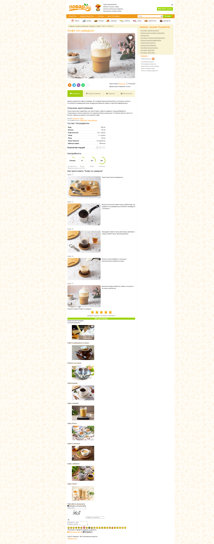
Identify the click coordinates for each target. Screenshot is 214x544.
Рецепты (72, 16)
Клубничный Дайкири (148, 45)
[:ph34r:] (89, 528)
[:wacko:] (115, 528)
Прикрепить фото (75, 532)
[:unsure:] (76, 528)
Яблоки (105, 6)
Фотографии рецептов (148, 64)
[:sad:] (117, 528)
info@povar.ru (72, 538)
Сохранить (76, 93)
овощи (114, 20)
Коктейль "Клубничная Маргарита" (153, 38)
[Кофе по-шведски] (101, 55)
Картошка (112, 9)
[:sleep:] (97, 528)
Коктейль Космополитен (149, 48)
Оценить (111, 93)
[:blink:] (94, 528)
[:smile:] (99, 528)
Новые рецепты (146, 59)
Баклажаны (107, 11)
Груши (111, 6)
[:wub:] (84, 527)
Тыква (114, 11)
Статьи (100, 16)
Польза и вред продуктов (149, 71)
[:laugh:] (92, 528)
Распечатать (127, 93)
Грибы (119, 11)
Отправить (88, 532)
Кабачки (120, 9)
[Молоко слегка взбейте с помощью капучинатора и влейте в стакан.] (84, 269)
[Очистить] (161, 16)
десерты (167, 20)
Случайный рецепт (147, 62)
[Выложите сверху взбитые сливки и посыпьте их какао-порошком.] (84, 296)
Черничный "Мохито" (148, 43)
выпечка (152, 20)
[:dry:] (74, 528)
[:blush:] (81, 528)
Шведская (83, 120)
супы (139, 20)
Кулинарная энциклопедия (150, 66)
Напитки (76, 118)
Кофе (81, 118)
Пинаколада (145, 35)
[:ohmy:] (68, 528)
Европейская (92, 120)
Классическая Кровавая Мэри (151, 40)
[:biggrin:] (71, 528)
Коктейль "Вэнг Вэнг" (148, 53)
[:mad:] (87, 528)
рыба (89, 20)
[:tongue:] (102, 528)
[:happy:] (120, 528)
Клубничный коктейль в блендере (152, 33)
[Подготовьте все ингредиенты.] (84, 187)
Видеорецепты (87, 16)
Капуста (106, 9)
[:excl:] (112, 528)
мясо (77, 20)
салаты (127, 20)
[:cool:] (79, 528)
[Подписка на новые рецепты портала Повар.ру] (153, 59)
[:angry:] (105, 528)
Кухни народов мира (148, 68)
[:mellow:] (125, 528)
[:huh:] (122, 528)
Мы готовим (113, 16)
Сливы (116, 6)
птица (101, 20)
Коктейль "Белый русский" (150, 30)
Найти (168, 16)
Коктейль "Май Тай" (147, 50)
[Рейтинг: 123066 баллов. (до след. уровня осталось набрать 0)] (127, 83)
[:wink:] (107, 528)
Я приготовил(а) (94, 93)
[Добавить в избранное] (130, 39)
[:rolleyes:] (110, 528)
